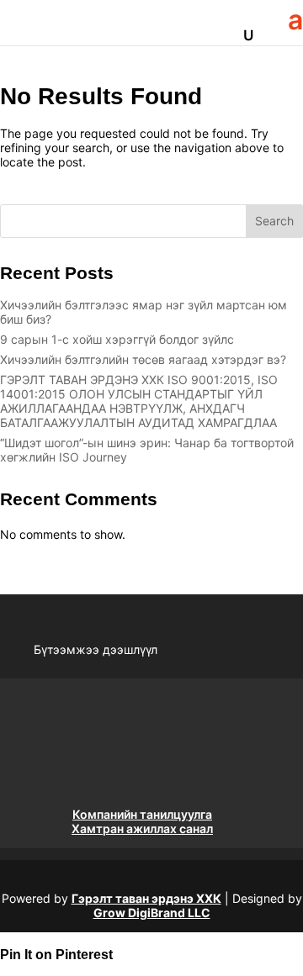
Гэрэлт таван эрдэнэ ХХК (146, 898)
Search (274, 221)
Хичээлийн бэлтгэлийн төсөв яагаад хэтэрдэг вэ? (143, 359)
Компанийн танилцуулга (142, 814)
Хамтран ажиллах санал (142, 828)
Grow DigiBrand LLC (151, 912)
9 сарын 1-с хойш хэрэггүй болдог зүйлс (117, 339)
